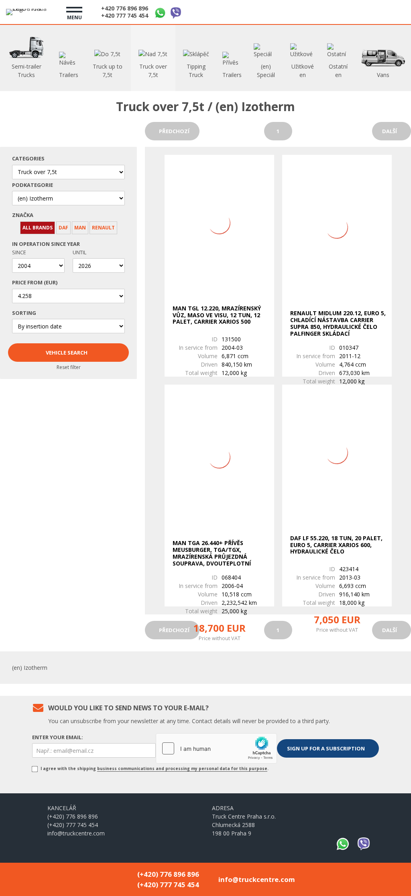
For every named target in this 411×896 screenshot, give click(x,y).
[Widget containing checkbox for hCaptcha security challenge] (216, 748)
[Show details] (219, 223)
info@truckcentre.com (76, 833)
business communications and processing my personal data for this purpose (182, 768)
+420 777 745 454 (124, 15)
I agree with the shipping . (154, 768)
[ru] (396, 11)
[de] (377, 11)
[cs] (357, 11)
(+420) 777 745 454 (72, 825)
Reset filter (69, 367)
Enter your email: (57, 737)
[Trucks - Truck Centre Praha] (30, 12)
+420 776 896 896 (124, 8)
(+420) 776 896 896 (72, 816)
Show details (217, 359)
